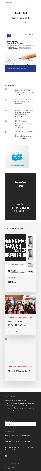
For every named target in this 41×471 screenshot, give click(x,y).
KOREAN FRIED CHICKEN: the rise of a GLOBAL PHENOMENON (20, 448)
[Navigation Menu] (35, 3)
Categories (8, 421)
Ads (17, 13)
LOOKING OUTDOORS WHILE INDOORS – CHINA (18, 437)
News (25, 317)
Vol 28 (24, 13)
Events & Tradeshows (15, 317)
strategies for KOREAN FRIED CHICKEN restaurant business (17, 443)
